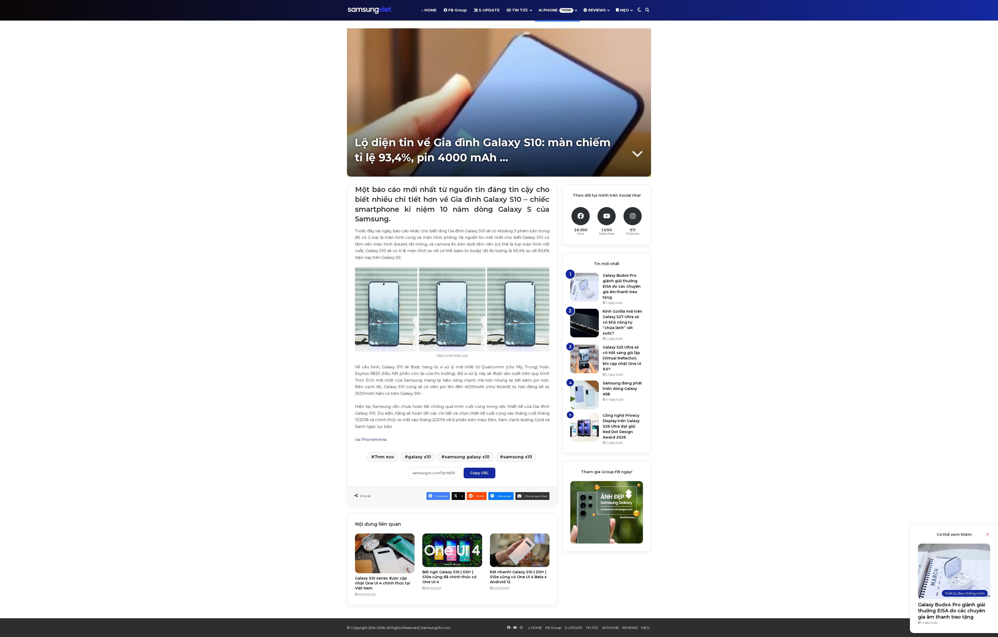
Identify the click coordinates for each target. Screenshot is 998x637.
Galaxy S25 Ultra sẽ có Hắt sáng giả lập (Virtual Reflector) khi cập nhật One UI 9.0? (622, 358)
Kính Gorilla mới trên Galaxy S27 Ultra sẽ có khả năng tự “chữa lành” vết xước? (622, 322)
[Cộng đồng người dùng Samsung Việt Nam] (369, 10)
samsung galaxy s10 (467, 456)
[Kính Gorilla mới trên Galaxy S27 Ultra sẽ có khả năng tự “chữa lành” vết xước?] (584, 323)
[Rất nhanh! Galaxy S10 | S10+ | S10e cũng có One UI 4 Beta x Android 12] (519, 550)
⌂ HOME (428, 10)
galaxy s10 (419, 456)
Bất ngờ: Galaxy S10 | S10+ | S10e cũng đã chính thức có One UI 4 (449, 577)
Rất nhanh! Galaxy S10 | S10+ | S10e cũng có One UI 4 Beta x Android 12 (518, 577)
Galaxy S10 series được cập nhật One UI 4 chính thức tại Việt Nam (382, 583)
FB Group (457, 10)
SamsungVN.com (435, 628)
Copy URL (479, 473)
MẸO (624, 10)
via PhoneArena (370, 439)
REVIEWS (596, 10)
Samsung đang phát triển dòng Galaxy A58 (622, 388)
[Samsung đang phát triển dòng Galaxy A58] (584, 395)
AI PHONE (555, 10)
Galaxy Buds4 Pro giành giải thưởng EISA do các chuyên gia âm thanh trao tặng (951, 611)
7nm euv (384, 456)
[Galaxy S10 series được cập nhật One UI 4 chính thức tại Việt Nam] (385, 553)
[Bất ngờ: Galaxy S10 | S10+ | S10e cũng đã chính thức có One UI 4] (452, 550)
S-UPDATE (489, 10)
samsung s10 (517, 456)
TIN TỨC (519, 10)
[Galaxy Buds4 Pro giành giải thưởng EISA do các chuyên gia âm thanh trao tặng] (584, 287)
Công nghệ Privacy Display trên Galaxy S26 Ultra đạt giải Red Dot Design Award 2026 (621, 426)
